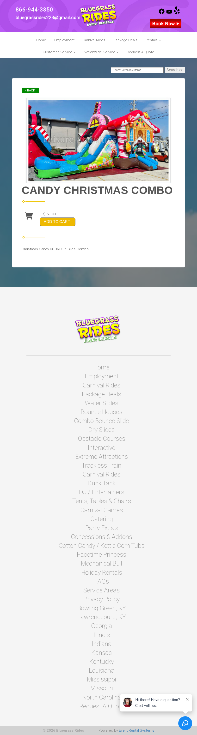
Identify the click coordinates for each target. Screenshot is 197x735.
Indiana (101, 643)
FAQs (101, 581)
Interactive (101, 447)
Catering (101, 519)
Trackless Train (101, 465)
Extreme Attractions (101, 456)
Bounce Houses (101, 412)
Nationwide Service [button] (100, 52)
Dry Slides (101, 429)
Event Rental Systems (136, 730)
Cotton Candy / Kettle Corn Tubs (101, 545)
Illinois (101, 635)
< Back (30, 90)
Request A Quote (140, 52)
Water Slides (101, 403)
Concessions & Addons (101, 536)
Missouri (101, 688)
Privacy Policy (102, 599)
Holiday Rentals (101, 572)
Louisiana (101, 670)
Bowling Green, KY (101, 608)
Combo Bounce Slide (101, 420)
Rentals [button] (152, 40)
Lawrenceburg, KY (101, 617)
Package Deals (125, 40)
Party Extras (102, 527)
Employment (64, 40)
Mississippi (101, 679)
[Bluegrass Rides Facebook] (162, 13)
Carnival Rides (94, 40)
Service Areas (101, 590)
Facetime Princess (101, 554)
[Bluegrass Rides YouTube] (169, 13)
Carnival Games (101, 510)
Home (41, 40)
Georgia (101, 625)
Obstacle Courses (101, 438)
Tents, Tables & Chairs (101, 501)
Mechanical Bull (101, 563)
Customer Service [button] (58, 52)
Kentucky (101, 661)
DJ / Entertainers (101, 492)
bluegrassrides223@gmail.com (48, 17)
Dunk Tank (102, 483)
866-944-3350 (34, 9)
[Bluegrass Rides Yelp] (177, 13)
